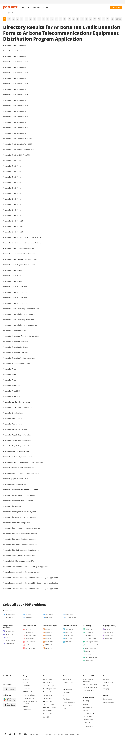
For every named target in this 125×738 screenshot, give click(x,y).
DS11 (44, 704)
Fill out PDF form (70, 617)
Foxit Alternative (88, 691)
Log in (120, 2)
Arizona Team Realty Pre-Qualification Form (19, 556)
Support (114, 2)
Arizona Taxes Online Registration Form (17, 457)
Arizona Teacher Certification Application (18, 501)
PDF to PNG (49, 642)
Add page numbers (91, 642)
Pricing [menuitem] (45, 7)
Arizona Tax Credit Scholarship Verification (18, 320)
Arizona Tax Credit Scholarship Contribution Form (21, 309)
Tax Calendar (47, 711)
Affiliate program (28, 698)
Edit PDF (28, 614)
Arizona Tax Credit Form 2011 (14, 221)
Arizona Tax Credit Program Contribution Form (20, 259)
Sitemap (85, 710)
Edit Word (88, 654)
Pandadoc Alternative (90, 684)
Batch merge (29, 645)
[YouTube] (25, 734)
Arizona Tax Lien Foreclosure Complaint (17, 402)
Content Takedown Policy (60, 734)
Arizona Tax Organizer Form (13, 413)
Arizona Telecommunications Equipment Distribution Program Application (30, 577)
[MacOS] (9, 689)
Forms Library (47, 679)
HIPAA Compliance (29, 695)
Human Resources (69, 702)
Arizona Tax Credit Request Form (15, 287)
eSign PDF (48, 617)
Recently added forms (50, 714)
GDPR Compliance (29, 692)
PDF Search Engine (49, 686)
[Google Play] (9, 700)
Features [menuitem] (36, 7)
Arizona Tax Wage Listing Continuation (17, 435)
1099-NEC (53, 708)
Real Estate (66, 699)
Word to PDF (49, 614)
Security (25, 706)
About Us (26, 679)
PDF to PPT (48, 635)
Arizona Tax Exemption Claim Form (16, 353)
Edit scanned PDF (11, 641)
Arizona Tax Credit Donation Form (15, 45)
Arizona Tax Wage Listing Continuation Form (19, 446)
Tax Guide (46, 717)
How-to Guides (88, 720)
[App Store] (9, 705)
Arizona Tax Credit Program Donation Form (19, 265)
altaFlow (105, 686)
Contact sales (107, 699)
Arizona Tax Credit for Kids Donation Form (18, 150)
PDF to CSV (48, 632)
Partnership (27, 709)
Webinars (86, 704)
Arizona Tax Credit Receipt (12, 270)
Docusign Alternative (90, 688)
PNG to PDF (69, 642)
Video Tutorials (88, 707)
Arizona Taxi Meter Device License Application (19, 468)
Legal (65, 708)
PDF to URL (48, 645)
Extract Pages (29, 639)
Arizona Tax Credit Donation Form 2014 (17, 139)
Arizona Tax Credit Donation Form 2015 (17, 144)
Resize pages (9, 644)
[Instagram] (20, 734)
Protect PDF (69, 614)
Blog (84, 701)
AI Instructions (88, 726)
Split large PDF (30, 648)
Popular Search (48, 698)
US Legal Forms (108, 682)
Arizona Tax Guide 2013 (11, 396)
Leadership (26, 686)
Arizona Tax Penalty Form (12, 418)
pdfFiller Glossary (89, 723)
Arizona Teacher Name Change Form (16, 523)
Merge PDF (8, 617)
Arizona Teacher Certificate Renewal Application (20, 490)
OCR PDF (8, 637)
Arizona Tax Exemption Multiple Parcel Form (19, 358)
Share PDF (108, 639)
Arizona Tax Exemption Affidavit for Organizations (21, 336)
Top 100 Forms (48, 682)
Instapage (106, 689)
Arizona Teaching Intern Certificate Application (20, 539)
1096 (52, 704)
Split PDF (28, 629)
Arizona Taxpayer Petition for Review (16, 479)
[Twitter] (10, 734)
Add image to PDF (91, 657)
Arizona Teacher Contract (12, 506)
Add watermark (90, 648)
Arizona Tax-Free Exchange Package (16, 451)
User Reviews (87, 717)
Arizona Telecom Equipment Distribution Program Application (26, 566)
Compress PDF (10, 614)
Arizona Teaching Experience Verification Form (20, 534)
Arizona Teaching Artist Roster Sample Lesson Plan (21, 528)
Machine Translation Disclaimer (30, 702)
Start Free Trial (116, 7)
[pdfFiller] (10, 7)
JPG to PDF (68, 639)
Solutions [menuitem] (25, 7)
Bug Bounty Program (73, 734)
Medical (65, 696)
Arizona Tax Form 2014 (11, 385)
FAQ (87, 701)
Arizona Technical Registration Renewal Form (19, 561)
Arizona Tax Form (9, 369)
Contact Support (108, 702)
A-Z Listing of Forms (49, 689)
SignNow (106, 679)
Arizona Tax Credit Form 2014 (14, 232)
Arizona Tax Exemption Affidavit (14, 331)
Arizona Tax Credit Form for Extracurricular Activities (22, 237)
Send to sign (109, 635)
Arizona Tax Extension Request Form (16, 363)
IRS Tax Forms (47, 695)
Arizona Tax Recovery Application (15, 429)
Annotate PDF (89, 651)
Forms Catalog (47, 692)
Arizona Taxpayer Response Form (15, 484)
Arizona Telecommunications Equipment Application (22, 572)
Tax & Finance (67, 705)
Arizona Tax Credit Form (12, 160)
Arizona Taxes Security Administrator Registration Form (23, 462)
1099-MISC (46, 708)
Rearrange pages (31, 635)
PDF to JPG (48, 639)
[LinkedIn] (15, 734)
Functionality (67, 679)
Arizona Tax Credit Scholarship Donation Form (20, 314)
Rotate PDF (88, 635)
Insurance (66, 693)
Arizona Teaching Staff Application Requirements (21, 550)
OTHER (118, 19)
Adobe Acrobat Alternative (88, 680)
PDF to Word (29, 617)
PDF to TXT (48, 648)
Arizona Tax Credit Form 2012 (14, 226)
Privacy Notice (48, 734)
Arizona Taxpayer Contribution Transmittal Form (21, 473)
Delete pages (89, 629)
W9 (51, 701)
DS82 (48, 704)
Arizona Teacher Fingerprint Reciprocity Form (19, 512)
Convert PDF (9, 634)
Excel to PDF (69, 635)
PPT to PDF (68, 632)
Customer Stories (88, 713)
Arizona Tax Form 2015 (11, 391)
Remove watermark (91, 645)
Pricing (25, 682)
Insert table (89, 660)
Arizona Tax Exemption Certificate (15, 342)
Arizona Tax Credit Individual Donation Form (19, 248)
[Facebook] (5, 734)
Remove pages (30, 642)
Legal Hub (26, 689)
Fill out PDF (89, 632)
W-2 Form (46, 701)
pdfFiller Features (69, 682)
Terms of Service (34, 734)
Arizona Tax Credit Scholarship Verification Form (20, 325)
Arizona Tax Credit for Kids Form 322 (16, 155)
